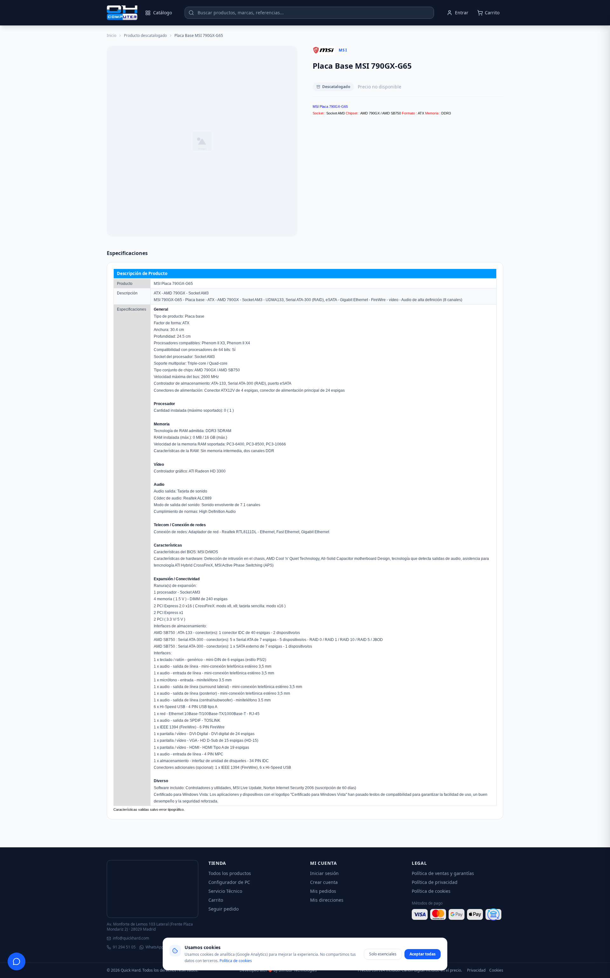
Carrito (215, 900)
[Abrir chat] (16, 961)
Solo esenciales (382, 954)
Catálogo (162, 13)
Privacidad (476, 970)
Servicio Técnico (225, 891)
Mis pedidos (323, 891)
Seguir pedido (223, 909)
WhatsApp (155, 947)
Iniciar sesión (324, 873)
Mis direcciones (326, 900)
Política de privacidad (435, 882)
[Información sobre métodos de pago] (457, 914)
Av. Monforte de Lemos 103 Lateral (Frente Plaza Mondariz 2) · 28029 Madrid (150, 927)
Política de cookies (431, 891)
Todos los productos (229, 873)
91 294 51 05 (124, 947)
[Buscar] (191, 13)
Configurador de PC (229, 882)
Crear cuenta (324, 882)
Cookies (496, 970)
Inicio (111, 35)
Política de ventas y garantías (443, 873)
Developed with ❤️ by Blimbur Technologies (278, 970)
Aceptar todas (423, 954)
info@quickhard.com (131, 938)
